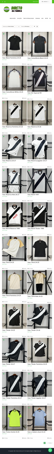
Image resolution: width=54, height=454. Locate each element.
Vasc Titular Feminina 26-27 (12, 398)
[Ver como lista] (37, 26)
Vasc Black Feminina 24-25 (11, 58)
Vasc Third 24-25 (8, 262)
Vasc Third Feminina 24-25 (11, 295)
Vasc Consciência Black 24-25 (38, 58)
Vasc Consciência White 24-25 (12, 92)
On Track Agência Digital (28, 451)
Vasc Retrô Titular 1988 (36, 228)
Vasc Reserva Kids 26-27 (10, 195)
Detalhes (24, 64)
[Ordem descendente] (19, 26)
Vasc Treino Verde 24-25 (10, 432)
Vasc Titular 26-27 (8, 364)
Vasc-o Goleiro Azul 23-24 (36, 432)
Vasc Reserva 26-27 (9, 161)
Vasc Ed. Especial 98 (34, 93)
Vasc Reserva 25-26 (34, 127)
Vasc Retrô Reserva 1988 (11, 228)
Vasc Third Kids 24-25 (35, 296)
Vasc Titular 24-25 (8, 330)
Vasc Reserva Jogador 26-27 (37, 161)
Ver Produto (5, 64)
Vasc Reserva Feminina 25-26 (12, 127)
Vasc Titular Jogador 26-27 (37, 398)
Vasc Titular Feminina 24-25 (37, 364)
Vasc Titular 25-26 (34, 330)
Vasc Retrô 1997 (33, 195)
